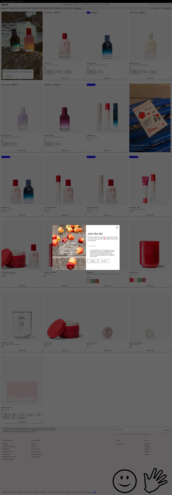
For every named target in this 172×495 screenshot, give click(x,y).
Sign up (93, 261)
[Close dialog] (117, 227)
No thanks (104, 261)
